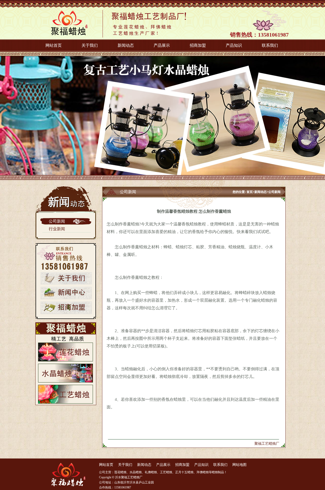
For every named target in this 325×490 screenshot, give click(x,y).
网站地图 (239, 465)
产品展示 (162, 45)
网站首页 (53, 45)
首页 (250, 192)
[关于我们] (66, 283)
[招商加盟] (66, 313)
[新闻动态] (66, 298)
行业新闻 (57, 229)
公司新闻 (57, 221)
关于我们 (90, 45)
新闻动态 (126, 45)
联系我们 (270, 45)
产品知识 (234, 45)
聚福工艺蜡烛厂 (266, 444)
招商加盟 (198, 45)
